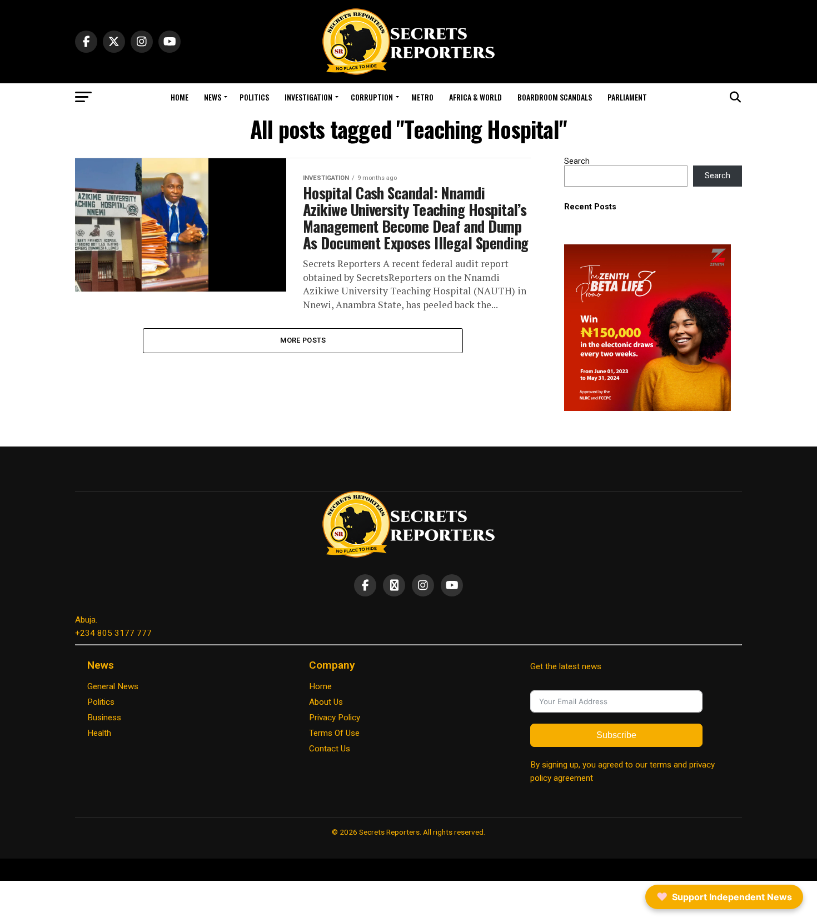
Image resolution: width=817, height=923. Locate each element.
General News (112, 686)
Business (104, 718)
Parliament (627, 97)
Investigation (308, 97)
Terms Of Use (334, 733)
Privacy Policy (334, 718)
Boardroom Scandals (554, 97)
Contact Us (329, 749)
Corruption (372, 97)
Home (179, 97)
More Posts (303, 340)
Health (99, 733)
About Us (326, 702)
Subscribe (616, 735)
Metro (422, 97)
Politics (254, 97)
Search (577, 161)
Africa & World (475, 97)
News (212, 97)
